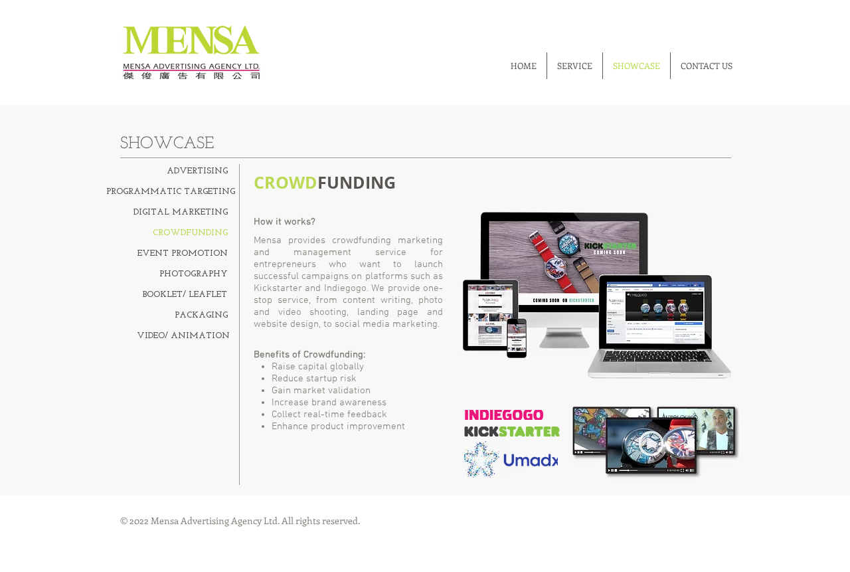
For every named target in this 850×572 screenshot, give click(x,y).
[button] (182, 336)
